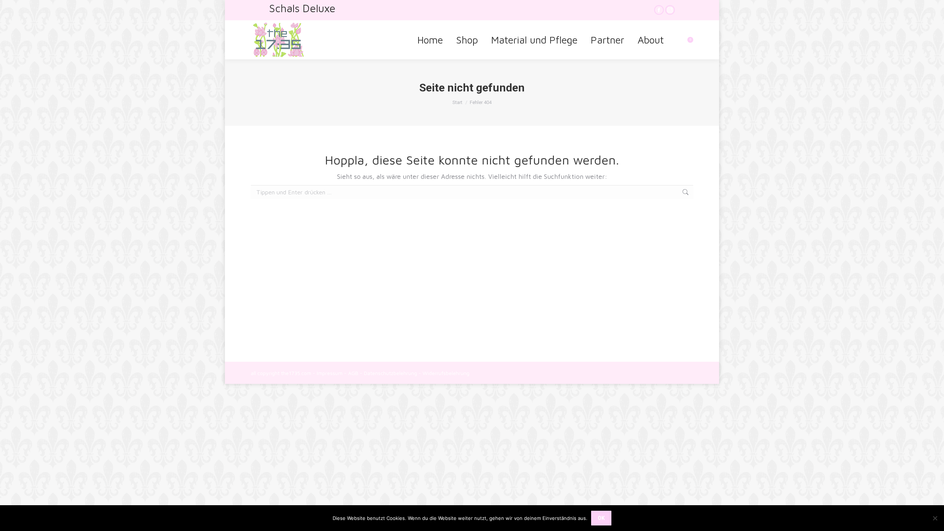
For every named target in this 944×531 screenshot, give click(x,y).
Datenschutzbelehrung (390, 373)
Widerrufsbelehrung (446, 373)
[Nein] (934, 518)
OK (601, 518)
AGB (353, 373)
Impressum (330, 373)
